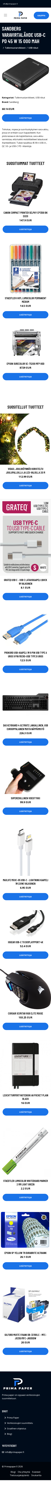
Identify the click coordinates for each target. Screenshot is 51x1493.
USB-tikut (33, 47)
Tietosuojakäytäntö (19, 1475)
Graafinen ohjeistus (16, 1428)
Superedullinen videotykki (25, 798)
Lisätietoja (25, 118)
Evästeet (36, 1471)
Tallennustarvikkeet (15, 47)
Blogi (9, 1433)
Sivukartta (36, 1475)
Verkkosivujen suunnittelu (20, 1423)
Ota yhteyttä (24, 1471)
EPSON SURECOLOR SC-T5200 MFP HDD (25, 363)
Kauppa (41, 15)
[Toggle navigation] (5, 15)
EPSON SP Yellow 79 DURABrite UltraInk (25, 1252)
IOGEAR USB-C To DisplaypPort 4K (25, 942)
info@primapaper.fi (10, 4)
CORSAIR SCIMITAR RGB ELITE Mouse (25, 1013)
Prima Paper (13, 1417)
